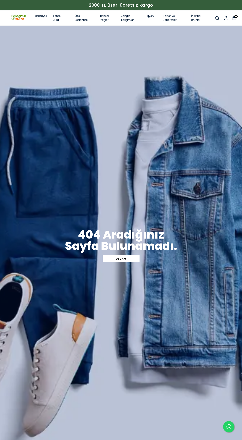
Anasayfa (41, 16)
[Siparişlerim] (225, 18)
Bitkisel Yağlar (104, 18)
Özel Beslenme (81, 18)
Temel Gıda (57, 18)
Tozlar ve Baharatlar (170, 18)
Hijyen (150, 16)
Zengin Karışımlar (127, 18)
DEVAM (121, 259)
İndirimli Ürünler (196, 18)
